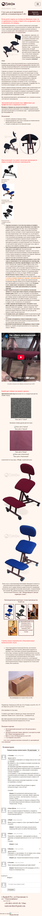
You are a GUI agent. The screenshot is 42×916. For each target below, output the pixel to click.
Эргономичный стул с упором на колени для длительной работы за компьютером (20, 31)
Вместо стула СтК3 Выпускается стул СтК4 (18, 736)
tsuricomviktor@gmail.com (15, 906)
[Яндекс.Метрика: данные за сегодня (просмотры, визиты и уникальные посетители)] (13, 913)
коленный (7, 742)
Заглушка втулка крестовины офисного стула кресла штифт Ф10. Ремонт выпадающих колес (23, 733)
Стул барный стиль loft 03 (13, 737)
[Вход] (8, 879)
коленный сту (26, 740)
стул (5, 740)
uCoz (8, 913)
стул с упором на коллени (14, 740)
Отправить (11, 889)
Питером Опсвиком (21, 65)
